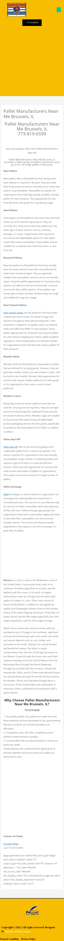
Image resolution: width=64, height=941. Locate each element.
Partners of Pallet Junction (18, 931)
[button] (59, 9)
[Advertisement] (32, 61)
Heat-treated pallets (13, 312)
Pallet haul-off (10, 447)
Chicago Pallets (10, 843)
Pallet (6, 494)
